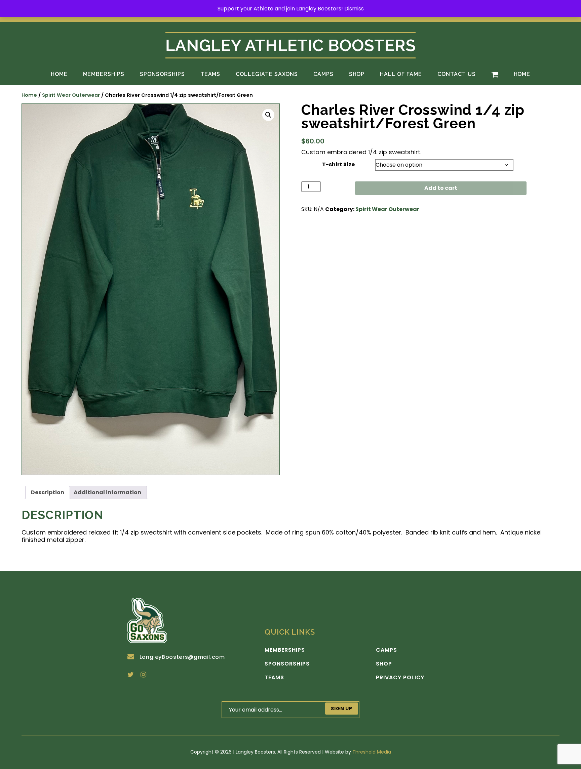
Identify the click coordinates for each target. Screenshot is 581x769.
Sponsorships (162, 74)
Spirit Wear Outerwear (71, 95)
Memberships (104, 74)
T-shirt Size (338, 164)
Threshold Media (371, 752)
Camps (323, 74)
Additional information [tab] (107, 492)
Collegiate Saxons (267, 74)
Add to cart (440, 188)
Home (59, 74)
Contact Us (456, 74)
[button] (268, 115)
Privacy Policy (400, 677)
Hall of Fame (401, 74)
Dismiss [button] (354, 8)
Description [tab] (47, 492)
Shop (357, 74)
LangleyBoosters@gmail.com (182, 657)
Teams (210, 74)
